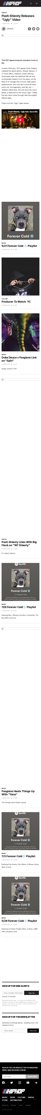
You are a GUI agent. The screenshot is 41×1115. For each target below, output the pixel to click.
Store (5, 1100)
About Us (5, 1105)
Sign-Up (31, 993)
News (12, 1097)
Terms (21, 1105)
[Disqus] (20, 167)
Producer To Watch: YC (16, 301)
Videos (4, 12)
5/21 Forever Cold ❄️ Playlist (19, 245)
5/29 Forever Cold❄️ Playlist (19, 920)
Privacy (13, 1105)
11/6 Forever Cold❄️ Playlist (19, 607)
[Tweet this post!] (33, 28)
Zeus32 (10, 29)
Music (4, 243)
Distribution (16, 1100)
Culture (5, 299)
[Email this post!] (37, 28)
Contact (28, 1105)
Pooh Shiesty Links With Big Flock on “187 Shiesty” (19, 543)
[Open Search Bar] (31, 3)
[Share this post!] (29, 28)
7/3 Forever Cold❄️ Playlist (18, 856)
